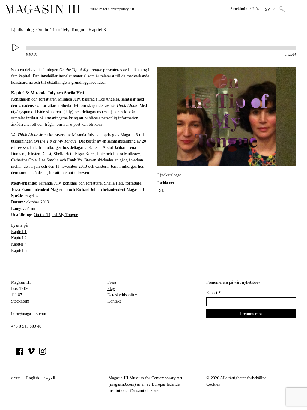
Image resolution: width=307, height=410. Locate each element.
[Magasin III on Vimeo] (31, 353)
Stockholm (239, 9)
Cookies (213, 384)
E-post (213, 293)
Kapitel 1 (19, 231)
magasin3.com (122, 384)
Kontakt (114, 301)
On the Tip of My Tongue (56, 215)
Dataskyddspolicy (122, 295)
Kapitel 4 (19, 244)
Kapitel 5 (19, 250)
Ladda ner (165, 183)
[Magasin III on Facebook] (19, 353)
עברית (16, 378)
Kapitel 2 (19, 238)
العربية (49, 378)
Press (111, 282)
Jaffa (256, 9)
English (32, 378)
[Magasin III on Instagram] (42, 353)
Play (111, 288)
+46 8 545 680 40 (26, 326)
